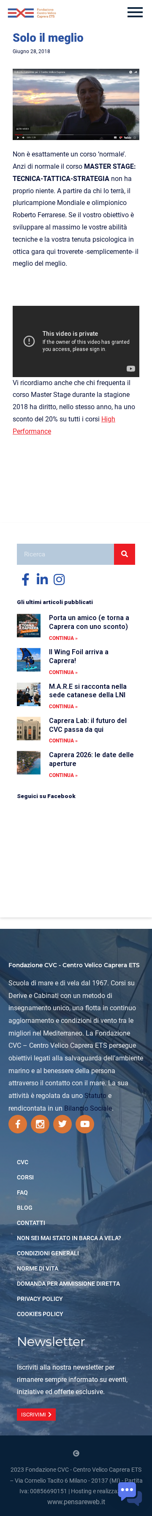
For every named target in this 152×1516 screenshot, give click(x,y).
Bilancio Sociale (88, 1108)
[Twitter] (62, 1124)
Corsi (25, 1177)
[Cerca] (124, 554)
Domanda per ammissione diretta (68, 1283)
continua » (63, 638)
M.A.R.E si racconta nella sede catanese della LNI (88, 690)
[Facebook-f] (17, 1124)
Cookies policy (40, 1314)
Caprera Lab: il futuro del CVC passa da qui (88, 725)
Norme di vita (37, 1268)
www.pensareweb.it (76, 1502)
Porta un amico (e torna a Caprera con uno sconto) (89, 622)
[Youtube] (85, 1124)
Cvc (22, 1162)
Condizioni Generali (48, 1253)
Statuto (95, 1096)
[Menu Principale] (135, 13)
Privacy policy (40, 1298)
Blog (25, 1207)
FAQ (22, 1192)
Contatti (31, 1222)
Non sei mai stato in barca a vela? (69, 1238)
